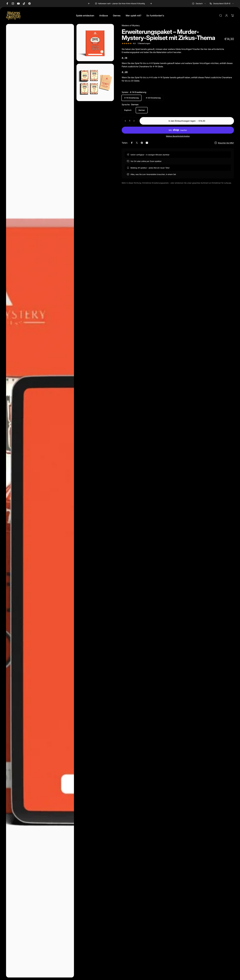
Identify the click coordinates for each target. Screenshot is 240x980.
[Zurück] (89, 3)
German (141, 110)
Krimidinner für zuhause (221, 183)
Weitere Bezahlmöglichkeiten (178, 136)
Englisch (127, 110)
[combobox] (199, 3)
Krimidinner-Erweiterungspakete (155, 183)
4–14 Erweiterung (131, 98)
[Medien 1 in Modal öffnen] (40, 500)
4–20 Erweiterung (153, 98)
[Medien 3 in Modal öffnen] (95, 82)
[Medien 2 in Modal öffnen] (95, 42)
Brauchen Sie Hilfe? (226, 143)
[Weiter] (151, 3)
